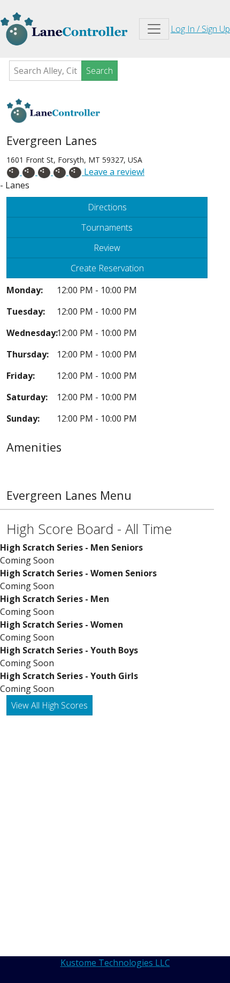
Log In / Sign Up (200, 29)
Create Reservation (107, 268)
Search (99, 71)
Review (107, 248)
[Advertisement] (115, 836)
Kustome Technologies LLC (115, 963)
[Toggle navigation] (154, 29)
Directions (107, 207)
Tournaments (107, 227)
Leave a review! (113, 172)
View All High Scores (49, 705)
